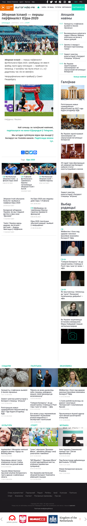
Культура (7, 425)
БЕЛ (76, 2)
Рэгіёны (48, 493)
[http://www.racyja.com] (69, 519)
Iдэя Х (21, 2)
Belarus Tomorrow (12, 2)
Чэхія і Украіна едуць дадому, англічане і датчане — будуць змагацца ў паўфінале (12, 226)
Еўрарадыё (6, 23)
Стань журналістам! (15, 493)
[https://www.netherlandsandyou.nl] (50, 519)
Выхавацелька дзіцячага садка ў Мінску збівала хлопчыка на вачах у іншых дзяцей (75, 36)
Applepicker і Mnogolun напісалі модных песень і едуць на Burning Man (14, 451)
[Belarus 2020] (25, 519)
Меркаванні (66, 7)
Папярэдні (1, 519)
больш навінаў (80, 77)
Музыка (64, 425)
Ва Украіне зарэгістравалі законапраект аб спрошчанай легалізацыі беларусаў (74, 68)
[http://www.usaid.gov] (77, 519)
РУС (81, 2)
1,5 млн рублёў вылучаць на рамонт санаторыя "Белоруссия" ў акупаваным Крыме (71, 404)
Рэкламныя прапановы (43, 496)
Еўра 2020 (30, 160)
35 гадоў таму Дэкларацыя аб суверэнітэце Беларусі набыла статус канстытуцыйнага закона (72, 166)
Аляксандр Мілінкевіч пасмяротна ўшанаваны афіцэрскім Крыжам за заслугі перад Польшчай (71, 349)
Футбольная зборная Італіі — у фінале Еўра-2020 (10, 179)
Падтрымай (30, 493)
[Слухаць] (65, 259)
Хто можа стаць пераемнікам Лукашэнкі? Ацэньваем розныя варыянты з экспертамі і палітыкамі (43, 417)
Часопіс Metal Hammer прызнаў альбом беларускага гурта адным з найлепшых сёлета (14, 474)
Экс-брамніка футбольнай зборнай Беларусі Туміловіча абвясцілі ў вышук (42, 475)
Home (38, 7)
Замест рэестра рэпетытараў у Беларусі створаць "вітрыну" (74, 56)
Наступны (85, 519)
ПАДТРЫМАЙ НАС (78, 7)
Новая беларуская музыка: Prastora (70, 470)
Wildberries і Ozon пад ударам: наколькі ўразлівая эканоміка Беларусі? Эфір (70, 234)
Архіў (55, 493)
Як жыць (50, 7)
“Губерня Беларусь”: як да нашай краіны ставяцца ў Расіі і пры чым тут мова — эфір (72, 265)
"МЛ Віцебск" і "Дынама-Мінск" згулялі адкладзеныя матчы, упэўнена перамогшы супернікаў (43, 463)
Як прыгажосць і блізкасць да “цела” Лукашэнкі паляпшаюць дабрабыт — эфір (72, 295)
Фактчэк (27, 2)
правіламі (72, 505)
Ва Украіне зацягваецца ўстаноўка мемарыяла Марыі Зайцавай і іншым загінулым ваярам (71, 323)
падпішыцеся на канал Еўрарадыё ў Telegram (30, 130)
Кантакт (28, 496)
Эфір (33, 2)
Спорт (27, 23)
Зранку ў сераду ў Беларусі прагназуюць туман (73, 47)
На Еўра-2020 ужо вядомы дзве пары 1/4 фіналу (42, 200)
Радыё (39, 493)
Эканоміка (66, 366)
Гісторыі (58, 7)
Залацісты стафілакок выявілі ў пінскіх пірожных (73, 26)
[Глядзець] (4, 176)
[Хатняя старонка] (25, 7)
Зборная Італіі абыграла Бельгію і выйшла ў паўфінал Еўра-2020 (13, 201)
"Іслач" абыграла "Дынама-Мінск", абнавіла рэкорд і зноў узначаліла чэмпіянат (43, 451)
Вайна (44, 7)
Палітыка (36, 366)
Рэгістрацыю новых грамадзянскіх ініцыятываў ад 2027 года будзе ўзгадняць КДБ (72, 107)
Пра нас (58, 496)
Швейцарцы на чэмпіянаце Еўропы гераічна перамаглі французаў (39, 211)
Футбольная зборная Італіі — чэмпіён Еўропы (46, 179)
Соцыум (6, 366)
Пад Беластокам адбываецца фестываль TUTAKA (72, 461)
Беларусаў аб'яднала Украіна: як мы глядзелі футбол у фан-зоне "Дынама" (13, 213)
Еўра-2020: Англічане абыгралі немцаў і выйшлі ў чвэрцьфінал (42, 223)
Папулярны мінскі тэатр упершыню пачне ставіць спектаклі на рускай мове (12, 462)
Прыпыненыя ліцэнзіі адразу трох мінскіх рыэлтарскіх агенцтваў (71, 416)
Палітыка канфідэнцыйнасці (43, 508)
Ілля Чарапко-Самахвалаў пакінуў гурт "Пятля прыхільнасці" (70, 451)
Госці (4, 2)
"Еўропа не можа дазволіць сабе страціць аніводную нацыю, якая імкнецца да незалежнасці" (42, 393)
